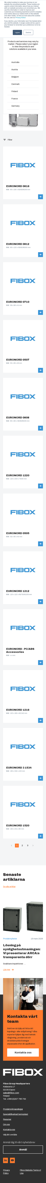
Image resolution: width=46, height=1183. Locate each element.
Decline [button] (28, 32)
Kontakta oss (23, 1052)
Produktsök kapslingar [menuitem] (13, 1109)
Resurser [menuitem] (7, 1119)
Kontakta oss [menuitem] (9, 1129)
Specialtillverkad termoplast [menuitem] (15, 1114)
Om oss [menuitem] (6, 1124)
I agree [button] (17, 32)
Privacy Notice (21, 17)
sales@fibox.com (11, 1093)
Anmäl (23, 1149)
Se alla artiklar (9, 886)
